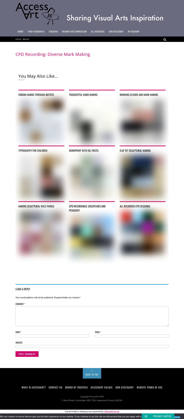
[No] (177, 417)
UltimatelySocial (111, 411)
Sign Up (26, 39)
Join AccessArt (116, 31)
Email (98, 332)
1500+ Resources (36, 31)
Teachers (53, 31)
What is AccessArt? (34, 387)
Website (19, 342)
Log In (18, 39)
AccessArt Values (101, 387)
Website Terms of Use (149, 387)
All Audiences (98, 31)
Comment (20, 303)
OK (146, 416)
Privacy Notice (162, 416)
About (21, 31)
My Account (134, 31)
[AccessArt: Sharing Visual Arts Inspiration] (92, 24)
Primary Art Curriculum (74, 31)
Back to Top (92, 374)
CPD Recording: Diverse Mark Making (53, 54)
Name (18, 332)
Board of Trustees (76, 387)
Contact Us (55, 387)
